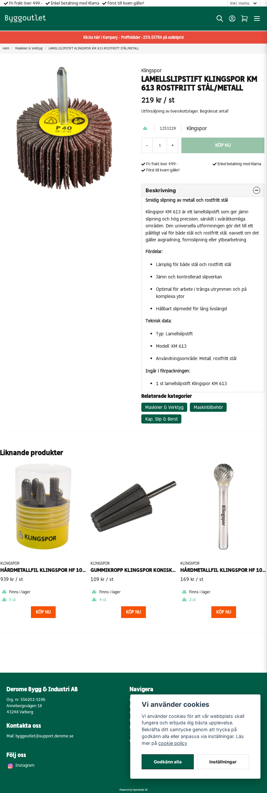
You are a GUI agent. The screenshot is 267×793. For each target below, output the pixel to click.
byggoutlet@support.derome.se (45, 735)
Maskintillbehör (208, 407)
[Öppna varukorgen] (244, 18)
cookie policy (172, 743)
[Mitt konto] (232, 18)
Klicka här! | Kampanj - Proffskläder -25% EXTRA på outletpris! (133, 37)
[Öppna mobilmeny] (257, 18)
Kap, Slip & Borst (161, 419)
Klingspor (151, 70)
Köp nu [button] (43, 612)
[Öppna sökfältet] (220, 18)
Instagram (25, 765)
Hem (6, 48)
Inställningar (223, 761)
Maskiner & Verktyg (28, 48)
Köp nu (133, 612)
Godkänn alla (168, 761)
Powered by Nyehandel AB (133, 789)
